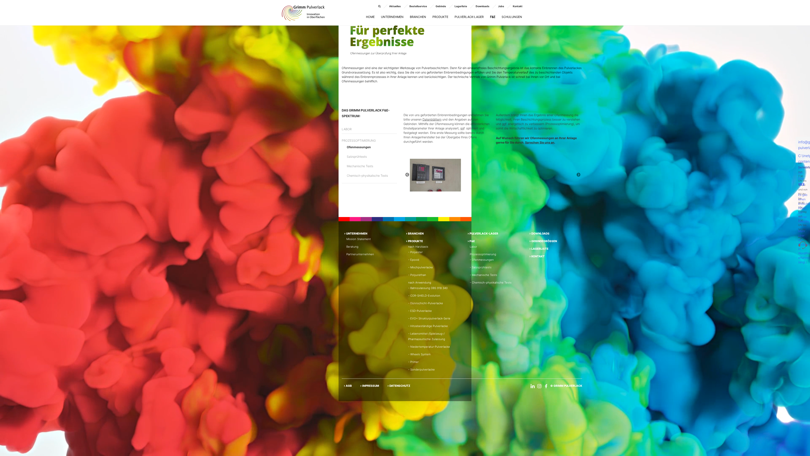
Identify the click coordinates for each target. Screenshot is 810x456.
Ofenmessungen (359, 147)
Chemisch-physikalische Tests (367, 175)
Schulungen (512, 17)
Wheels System (420, 354)
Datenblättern (432, 119)
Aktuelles (395, 6)
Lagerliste (461, 6)
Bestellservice (418, 6)
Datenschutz (399, 385)
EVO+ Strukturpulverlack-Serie (430, 318)
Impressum (370, 385)
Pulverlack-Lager (469, 17)
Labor (347, 129)
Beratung (352, 246)
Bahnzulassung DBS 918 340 (429, 288)
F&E (492, 17)
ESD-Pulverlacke (421, 310)
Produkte (415, 241)
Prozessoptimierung (359, 140)
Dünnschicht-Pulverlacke (426, 303)
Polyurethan (418, 275)
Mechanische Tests (360, 166)
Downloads (482, 6)
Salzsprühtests (357, 156)
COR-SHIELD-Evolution (425, 295)
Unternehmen (392, 17)
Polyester (416, 252)
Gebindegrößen (544, 241)
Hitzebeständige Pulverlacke (429, 326)
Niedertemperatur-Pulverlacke (430, 346)
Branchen (418, 17)
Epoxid (414, 259)
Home (370, 17)
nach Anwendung (419, 282)
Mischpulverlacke (421, 267)
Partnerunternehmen (360, 254)
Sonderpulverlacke (422, 369)
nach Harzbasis (418, 246)
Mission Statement (358, 239)
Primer (414, 362)
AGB (349, 385)
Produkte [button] (440, 17)
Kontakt (517, 6)
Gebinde (441, 6)
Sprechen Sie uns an (539, 142)
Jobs (501, 6)
